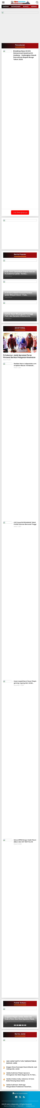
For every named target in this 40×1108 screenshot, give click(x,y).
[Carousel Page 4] (23, 1025)
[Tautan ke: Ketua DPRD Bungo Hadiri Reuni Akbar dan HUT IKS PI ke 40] (7, 917)
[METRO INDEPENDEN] (20, 2)
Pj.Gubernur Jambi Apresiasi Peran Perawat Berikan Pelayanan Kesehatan (19, 356)
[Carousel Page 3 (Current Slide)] (20, 1025)
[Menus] (3, 2)
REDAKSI (20, 1106)
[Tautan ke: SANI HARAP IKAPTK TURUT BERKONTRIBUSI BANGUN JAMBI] (20, 1049)
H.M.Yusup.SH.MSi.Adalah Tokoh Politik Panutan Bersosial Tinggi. (25, 523)
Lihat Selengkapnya (20, 212)
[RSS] (24, 1097)
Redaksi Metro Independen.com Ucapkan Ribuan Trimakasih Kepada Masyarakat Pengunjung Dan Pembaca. (25, 364)
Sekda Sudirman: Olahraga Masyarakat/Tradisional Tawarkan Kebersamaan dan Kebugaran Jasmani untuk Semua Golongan (20, 1086)
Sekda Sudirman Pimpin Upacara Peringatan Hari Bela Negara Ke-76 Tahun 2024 (21, 1074)
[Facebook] (16, 1097)
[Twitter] (20, 1097)
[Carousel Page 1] (15, 1025)
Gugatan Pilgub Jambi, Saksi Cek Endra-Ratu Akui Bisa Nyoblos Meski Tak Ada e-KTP (19, 1018)
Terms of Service (9, 1106)
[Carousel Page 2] (17, 1025)
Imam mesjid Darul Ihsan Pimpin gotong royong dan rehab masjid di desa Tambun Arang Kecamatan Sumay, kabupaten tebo (25, 682)
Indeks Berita (30, 1106)
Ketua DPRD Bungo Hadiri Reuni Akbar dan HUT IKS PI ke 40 (25, 841)
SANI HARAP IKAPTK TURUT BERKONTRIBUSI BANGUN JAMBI (21, 1062)
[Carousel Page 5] (25, 1025)
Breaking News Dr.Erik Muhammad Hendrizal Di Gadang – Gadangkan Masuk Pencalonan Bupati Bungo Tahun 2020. (24, 55)
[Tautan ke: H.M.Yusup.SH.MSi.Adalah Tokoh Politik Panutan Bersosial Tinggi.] (7, 600)
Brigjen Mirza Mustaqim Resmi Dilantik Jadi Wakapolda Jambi (21, 1068)
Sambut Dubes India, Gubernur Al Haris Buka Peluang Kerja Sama (20, 1080)
